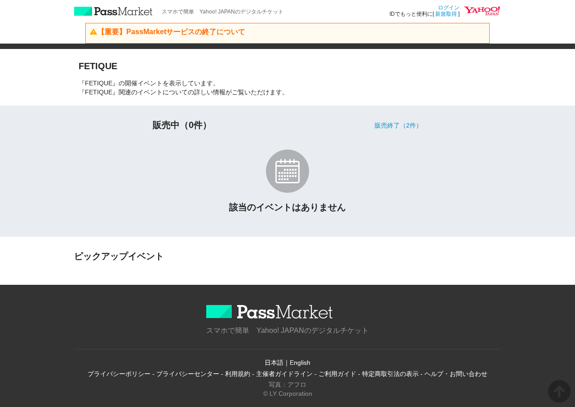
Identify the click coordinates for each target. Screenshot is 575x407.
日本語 (274, 362)
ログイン (449, 7)
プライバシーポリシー (119, 373)
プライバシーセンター (187, 373)
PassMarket (113, 11)
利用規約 (237, 373)
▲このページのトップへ (559, 391)
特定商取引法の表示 (390, 373)
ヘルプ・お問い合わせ (456, 373)
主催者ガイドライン (284, 373)
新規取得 (446, 14)
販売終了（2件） (398, 125)
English (300, 362)
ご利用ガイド (337, 373)
